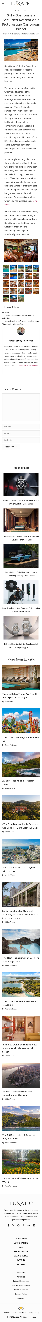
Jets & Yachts (21, 1243)
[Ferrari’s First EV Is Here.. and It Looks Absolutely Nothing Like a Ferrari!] (21, 556)
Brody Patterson (11, 34)
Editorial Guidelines (21, 1281)
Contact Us (21, 1298)
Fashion (21, 1264)
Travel (23, 10)
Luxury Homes (21, 1256)
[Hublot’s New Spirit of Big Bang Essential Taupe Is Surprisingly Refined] (21, 628)
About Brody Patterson (21, 340)
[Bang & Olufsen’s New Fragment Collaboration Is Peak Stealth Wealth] (21, 592)
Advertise (21, 1277)
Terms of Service (21, 1290)
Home (17, 10)
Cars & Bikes (21, 1239)
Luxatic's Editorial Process (28, 365)
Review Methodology (21, 1285)
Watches (21, 1260)
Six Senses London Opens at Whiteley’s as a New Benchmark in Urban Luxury (20, 914)
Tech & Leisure (21, 1252)
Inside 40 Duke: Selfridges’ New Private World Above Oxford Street (19, 1048)
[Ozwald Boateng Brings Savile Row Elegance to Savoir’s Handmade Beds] (21, 520)
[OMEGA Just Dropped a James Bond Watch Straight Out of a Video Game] (21, 485)
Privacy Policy (21, 1294)
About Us (21, 1272)
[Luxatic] (20, 3)
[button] (39, 3)
